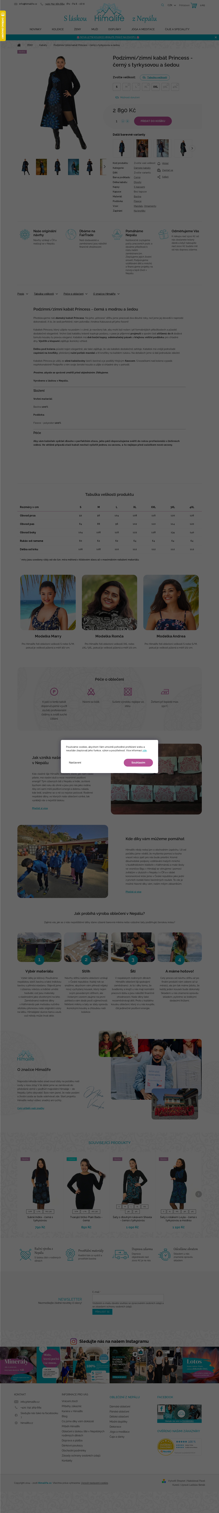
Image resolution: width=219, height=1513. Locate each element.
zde (144, 750)
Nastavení (75, 762)
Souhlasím (138, 762)
